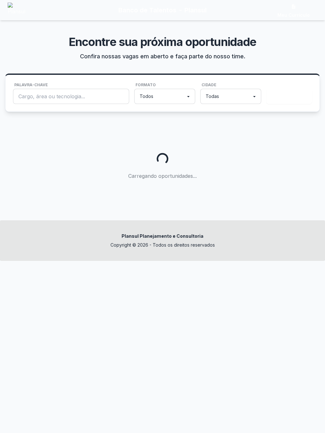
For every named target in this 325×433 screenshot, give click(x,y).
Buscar (288, 96)
